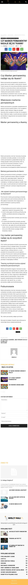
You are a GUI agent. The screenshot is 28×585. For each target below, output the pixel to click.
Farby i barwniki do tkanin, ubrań (12, 38)
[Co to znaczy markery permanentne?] (4, 379)
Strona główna (4, 35)
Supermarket (3, 38)
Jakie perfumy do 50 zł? (21, 339)
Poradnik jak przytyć (15, 538)
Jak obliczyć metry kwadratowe (18, 531)
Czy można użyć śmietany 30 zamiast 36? (16, 546)
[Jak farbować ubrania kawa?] (4, 386)
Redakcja (5, 45)
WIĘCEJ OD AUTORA (7, 367)
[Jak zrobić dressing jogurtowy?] (4, 492)
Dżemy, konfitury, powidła (8, 561)
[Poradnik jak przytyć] (4, 540)
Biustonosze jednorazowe (8, 565)
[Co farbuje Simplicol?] (14, 472)
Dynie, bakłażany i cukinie (8, 556)
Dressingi (3, 563)
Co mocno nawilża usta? (15, 504)
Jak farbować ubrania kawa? (16, 385)
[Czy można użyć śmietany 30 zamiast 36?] (4, 547)
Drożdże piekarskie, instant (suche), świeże (12, 570)
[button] (26, 2)
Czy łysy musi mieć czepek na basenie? (17, 497)
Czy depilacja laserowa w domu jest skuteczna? (7, 341)
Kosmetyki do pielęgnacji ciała (9, 574)
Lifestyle (3, 558)
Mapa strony (14, 580)
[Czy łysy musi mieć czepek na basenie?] (4, 499)
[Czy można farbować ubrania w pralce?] (4, 372)
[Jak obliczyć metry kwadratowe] (4, 533)
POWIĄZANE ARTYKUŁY (7, 365)
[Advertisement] (14, 19)
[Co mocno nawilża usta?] (4, 506)
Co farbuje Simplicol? (7, 480)
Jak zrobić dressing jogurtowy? (18, 490)
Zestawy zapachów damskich (8, 572)
